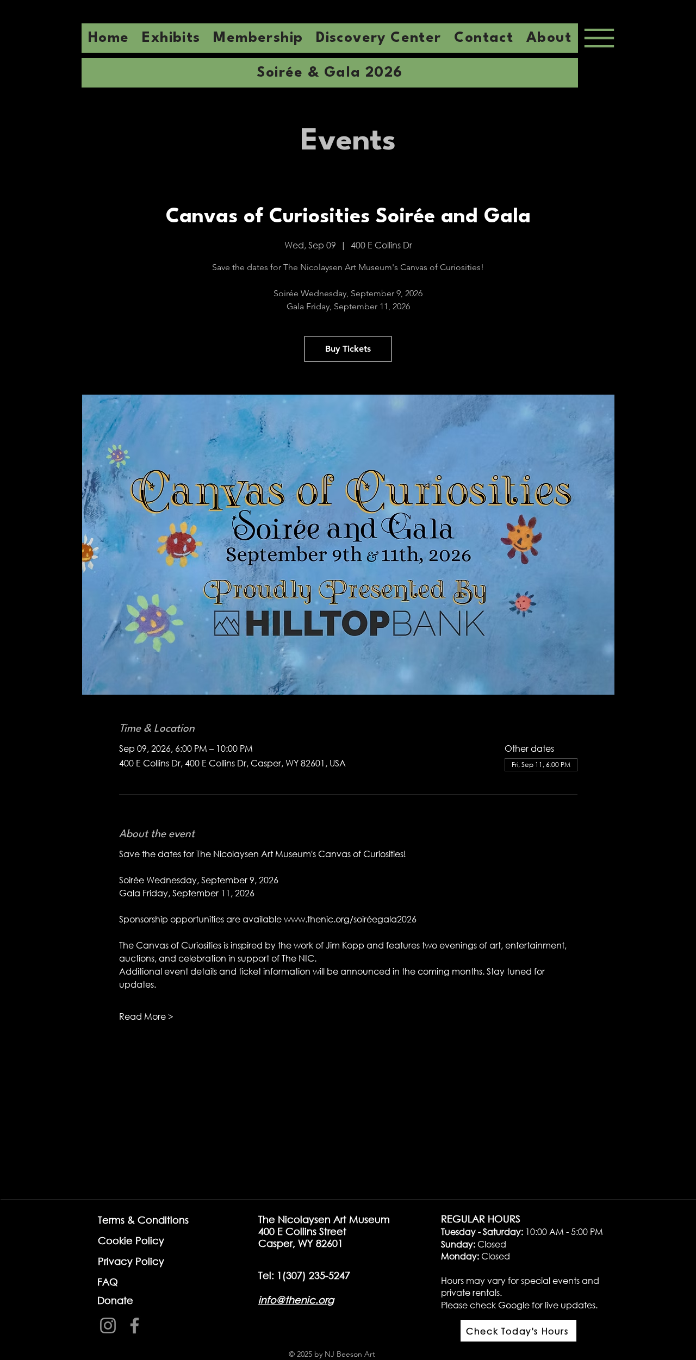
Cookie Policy (131, 1240)
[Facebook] (134, 1325)
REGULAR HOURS (480, 1219)
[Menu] (599, 37)
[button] (549, 38)
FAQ (107, 1282)
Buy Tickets (348, 349)
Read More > (146, 1016)
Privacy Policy (131, 1261)
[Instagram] (108, 1325)
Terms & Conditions (143, 1220)
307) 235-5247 (318, 1275)
